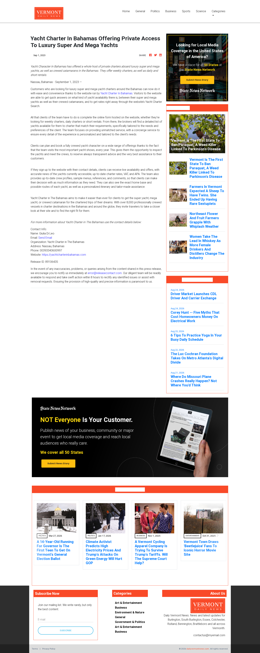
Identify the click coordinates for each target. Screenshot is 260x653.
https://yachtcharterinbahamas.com (64, 254)
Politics (155, 11)
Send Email (45, 237)
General (140, 11)
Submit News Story (197, 79)
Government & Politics (130, 622)
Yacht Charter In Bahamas (116, 93)
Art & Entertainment (128, 603)
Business (170, 11)
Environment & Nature (129, 612)
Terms (35, 648)
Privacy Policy (48, 648)
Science (201, 11)
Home (127, 11)
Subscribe (65, 630)
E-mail (41, 619)
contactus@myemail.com (209, 635)
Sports (186, 11)
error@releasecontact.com (105, 273)
